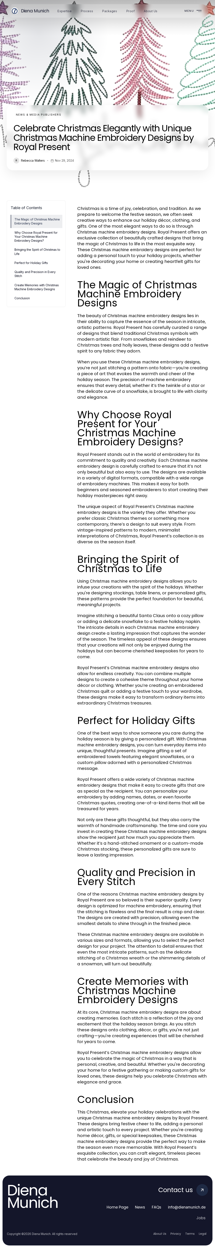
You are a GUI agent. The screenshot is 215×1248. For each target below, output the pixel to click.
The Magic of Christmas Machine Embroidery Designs (37, 221)
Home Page (117, 1207)
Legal (202, 1234)
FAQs (156, 1207)
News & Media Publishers (38, 114)
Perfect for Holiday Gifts (31, 263)
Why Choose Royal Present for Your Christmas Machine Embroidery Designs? (36, 237)
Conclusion (22, 298)
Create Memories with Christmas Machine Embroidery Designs (36, 287)
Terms (190, 1234)
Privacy (175, 1234)
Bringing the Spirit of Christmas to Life (37, 251)
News (140, 1207)
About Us (159, 1234)
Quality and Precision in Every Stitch (35, 274)
